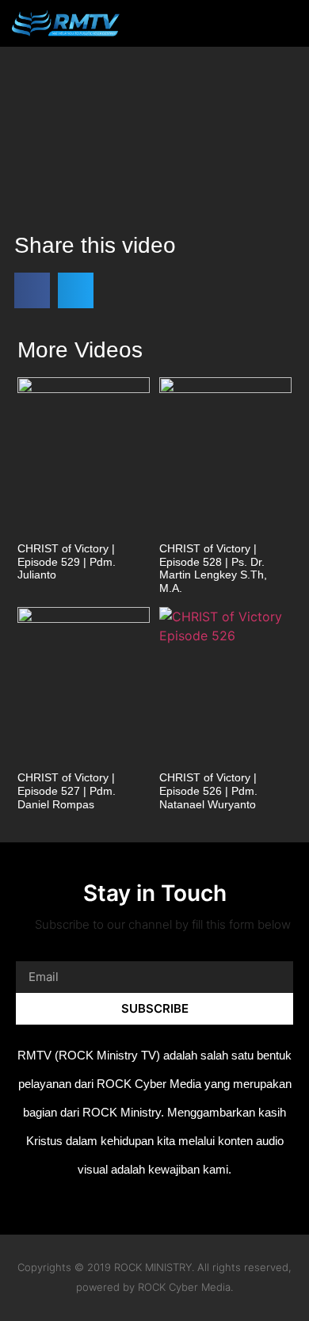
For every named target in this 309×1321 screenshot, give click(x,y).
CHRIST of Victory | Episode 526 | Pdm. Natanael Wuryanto (208, 791)
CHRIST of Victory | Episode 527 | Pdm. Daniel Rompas (66, 791)
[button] (260, 23)
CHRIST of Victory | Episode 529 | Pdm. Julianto (66, 562)
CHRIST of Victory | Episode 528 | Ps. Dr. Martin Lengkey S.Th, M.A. (213, 568)
